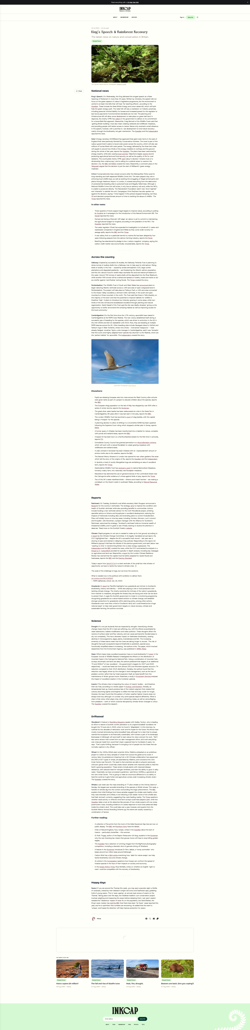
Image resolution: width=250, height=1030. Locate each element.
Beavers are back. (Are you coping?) (177, 983)
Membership (124, 17)
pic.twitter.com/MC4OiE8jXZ (102, 578)
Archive (134, 17)
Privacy (136, 1024)
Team (113, 1024)
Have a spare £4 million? (67, 983)
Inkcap (99, 918)
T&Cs (143, 1024)
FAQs (129, 1024)
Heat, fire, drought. (134, 983)
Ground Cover (97, 41)
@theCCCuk (111, 563)
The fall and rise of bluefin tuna (105, 983)
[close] (247, 2)
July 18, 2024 (117, 581)
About (115, 17)
